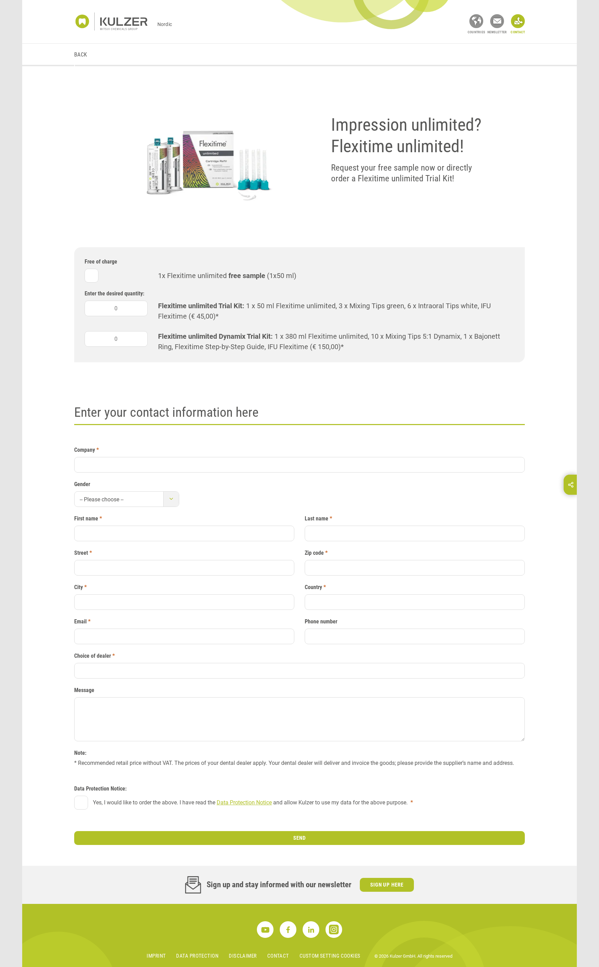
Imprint (156, 956)
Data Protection (197, 956)
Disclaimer (243, 956)
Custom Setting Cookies (330, 956)
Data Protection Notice (244, 802)
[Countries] (476, 21)
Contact (278, 956)
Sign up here (387, 885)
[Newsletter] (497, 21)
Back (80, 54)
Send (299, 838)
